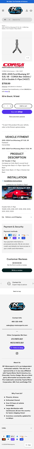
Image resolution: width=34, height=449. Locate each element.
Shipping (4, 86)
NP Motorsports (10, 444)
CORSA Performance (8, 71)
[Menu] (3, 10)
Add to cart (23, 106)
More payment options (17, 117)
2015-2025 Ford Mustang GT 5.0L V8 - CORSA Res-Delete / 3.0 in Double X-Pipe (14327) (15, 27)
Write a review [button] (17, 270)
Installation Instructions (13, 181)
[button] (31, 10)
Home (3, 25)
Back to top (17, 291)
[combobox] (17, 20)
